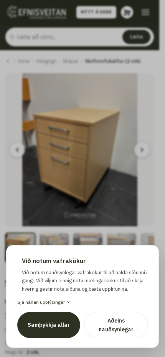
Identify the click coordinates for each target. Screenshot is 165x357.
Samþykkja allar (49, 324)
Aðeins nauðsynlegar (116, 324)
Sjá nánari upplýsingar (41, 302)
